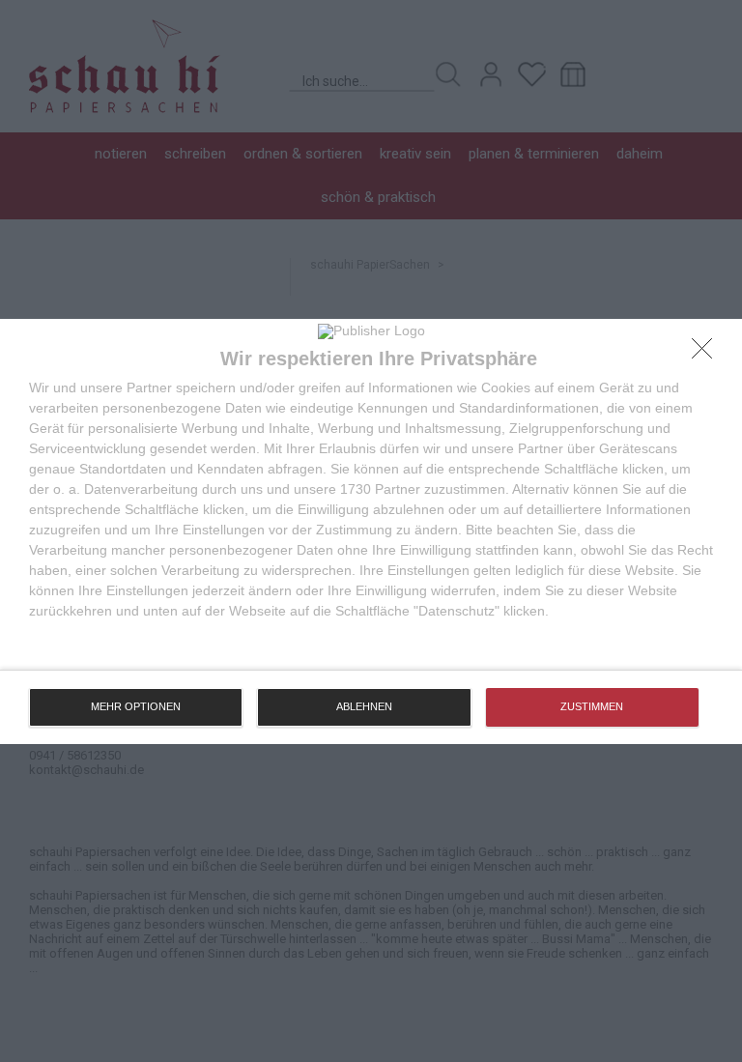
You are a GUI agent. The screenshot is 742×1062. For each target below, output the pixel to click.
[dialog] (371, 531)
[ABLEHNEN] (707, 353)
